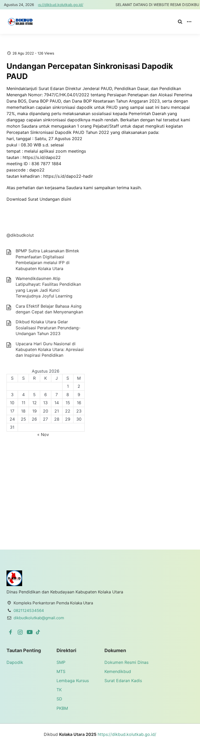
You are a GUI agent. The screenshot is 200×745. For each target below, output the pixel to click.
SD (59, 698)
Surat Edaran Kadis (123, 680)
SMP (61, 662)
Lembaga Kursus (73, 680)
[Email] (38, 632)
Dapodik (15, 662)
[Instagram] (21, 632)
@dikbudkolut (20, 235)
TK (59, 689)
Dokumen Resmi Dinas (126, 662)
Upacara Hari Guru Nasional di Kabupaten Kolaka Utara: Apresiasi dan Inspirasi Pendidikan (50, 349)
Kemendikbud (117, 671)
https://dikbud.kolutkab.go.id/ (43, 4)
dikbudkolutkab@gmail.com (39, 617)
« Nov (43, 434)
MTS (61, 671)
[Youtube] (30, 632)
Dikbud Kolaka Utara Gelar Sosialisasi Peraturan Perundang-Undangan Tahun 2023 (48, 327)
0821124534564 (29, 610)
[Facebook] (11, 632)
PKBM (62, 708)
